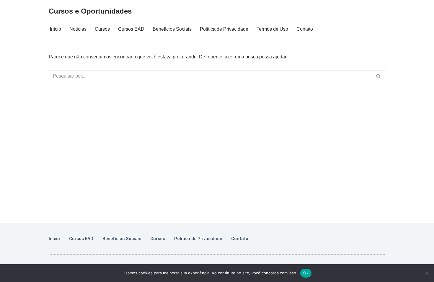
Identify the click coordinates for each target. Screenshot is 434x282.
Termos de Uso (272, 29)
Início (55, 29)
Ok (306, 272)
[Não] (427, 273)
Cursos (102, 29)
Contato (304, 29)
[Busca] (378, 76)
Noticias (78, 29)
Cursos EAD (131, 29)
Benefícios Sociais (172, 29)
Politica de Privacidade (224, 29)
